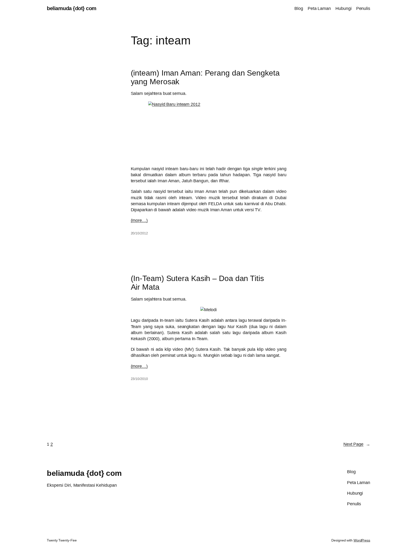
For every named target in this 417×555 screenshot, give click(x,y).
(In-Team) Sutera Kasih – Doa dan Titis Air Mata (197, 282)
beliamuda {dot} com (72, 8)
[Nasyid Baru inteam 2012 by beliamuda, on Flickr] (208, 131)
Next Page (356, 444)
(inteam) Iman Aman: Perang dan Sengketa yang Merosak (205, 77)
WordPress (362, 540)
